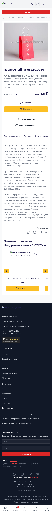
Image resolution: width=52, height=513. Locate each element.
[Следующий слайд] (45, 271)
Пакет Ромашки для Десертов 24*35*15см (22, 278)
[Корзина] (43, 4)
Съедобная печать (9, 359)
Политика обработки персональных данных (19, 414)
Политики (14, 464)
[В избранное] (36, 254)
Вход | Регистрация (9, 373)
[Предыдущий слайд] (6, 271)
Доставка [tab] (27, 136)
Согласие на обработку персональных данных (20, 419)
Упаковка (20, 17)
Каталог (27, 12)
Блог (4, 364)
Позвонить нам (28, 119)
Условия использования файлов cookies (18, 423)
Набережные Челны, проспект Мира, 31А (16, 326)
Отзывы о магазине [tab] (42, 136)
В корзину (27, 109)
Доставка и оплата (9, 389)
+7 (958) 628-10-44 (9, 316)
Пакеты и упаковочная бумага (40, 17)
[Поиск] (37, 4)
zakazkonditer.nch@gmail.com (12, 321)
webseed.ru (34, 478)
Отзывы (5, 398)
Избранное (6, 394)
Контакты (5, 369)
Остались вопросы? (28, 125)
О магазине (6, 384)
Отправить (26, 454)
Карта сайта (6, 403)
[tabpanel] (26, 180)
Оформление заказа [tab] (12, 136)
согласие (13, 461)
